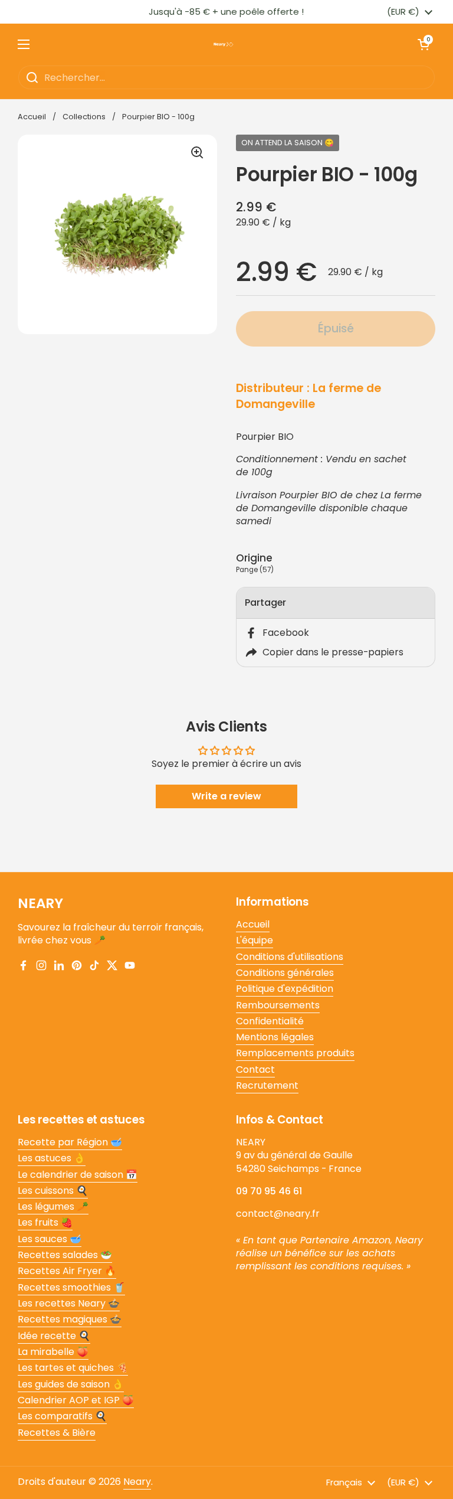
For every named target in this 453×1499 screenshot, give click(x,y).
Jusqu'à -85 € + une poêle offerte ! (226, 12)
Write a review (226, 796)
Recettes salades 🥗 (65, 1255)
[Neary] (223, 44)
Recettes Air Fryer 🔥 (67, 1271)
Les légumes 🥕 (53, 1206)
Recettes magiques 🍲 (70, 1319)
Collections (84, 117)
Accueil (32, 117)
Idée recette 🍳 (54, 1336)
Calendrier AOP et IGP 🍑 (76, 1400)
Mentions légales (275, 1037)
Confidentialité (270, 1021)
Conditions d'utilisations (289, 957)
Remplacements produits (295, 1053)
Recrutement (267, 1085)
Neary (137, 1481)
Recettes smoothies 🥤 (71, 1287)
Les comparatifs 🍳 (62, 1416)
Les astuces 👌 (52, 1158)
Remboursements (278, 1005)
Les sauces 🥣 (49, 1239)
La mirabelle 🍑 (53, 1351)
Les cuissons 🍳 (53, 1190)
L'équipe (254, 940)
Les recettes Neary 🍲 (69, 1303)
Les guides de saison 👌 (71, 1384)
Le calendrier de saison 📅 (77, 1174)
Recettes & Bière (57, 1432)
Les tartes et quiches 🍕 (73, 1367)
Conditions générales (285, 972)
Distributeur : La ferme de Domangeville (308, 396)
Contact (255, 1069)
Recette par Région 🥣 (70, 1142)
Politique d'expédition (284, 988)
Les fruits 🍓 (45, 1222)
